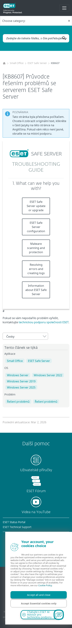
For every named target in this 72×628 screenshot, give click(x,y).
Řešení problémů (18, 402)
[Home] (4, 63)
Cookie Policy (45, 585)
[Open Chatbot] (58, 614)
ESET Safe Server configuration (36, 227)
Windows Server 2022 (48, 375)
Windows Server (17, 375)
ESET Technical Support (17, 527)
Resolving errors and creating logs (36, 269)
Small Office (17, 63)
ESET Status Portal (14, 522)
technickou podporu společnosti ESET (44, 322)
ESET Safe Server (37, 63)
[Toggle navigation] (64, 8)
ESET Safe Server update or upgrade (36, 206)
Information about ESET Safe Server (36, 290)
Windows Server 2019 (21, 381)
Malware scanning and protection (36, 248)
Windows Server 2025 (21, 387)
